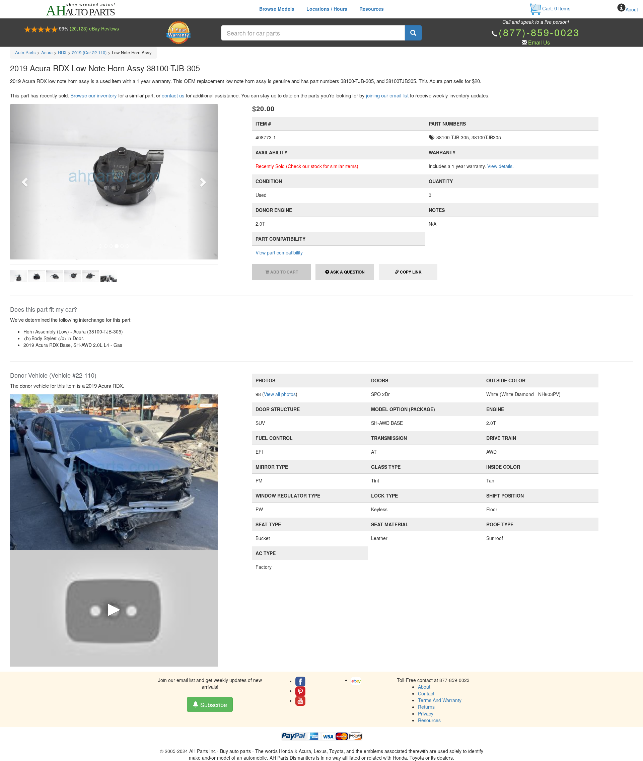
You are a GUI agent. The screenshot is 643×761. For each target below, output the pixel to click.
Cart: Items (556, 8)
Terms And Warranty (439, 700)
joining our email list (387, 95)
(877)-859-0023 (539, 32)
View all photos (280, 394)
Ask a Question (347, 272)
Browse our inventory (93, 95)
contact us (173, 95)
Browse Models (276, 8)
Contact (426, 693)
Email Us (539, 42)
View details (499, 166)
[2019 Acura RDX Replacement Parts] (114, 471)
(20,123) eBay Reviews (94, 28)
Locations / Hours (326, 8)
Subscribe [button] (213, 704)
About (632, 9)
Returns (426, 706)
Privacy (425, 713)
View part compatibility (279, 252)
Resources (371, 8)
